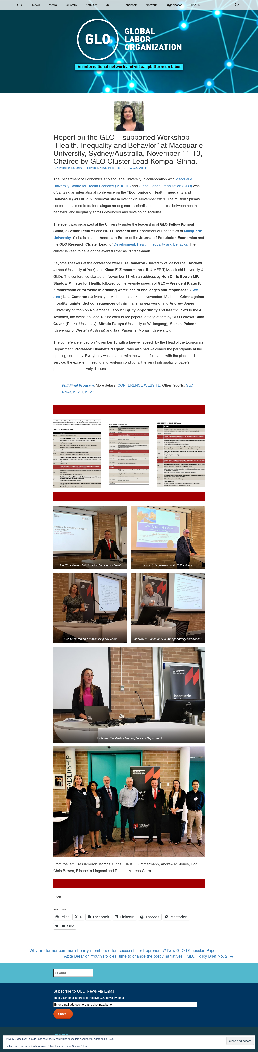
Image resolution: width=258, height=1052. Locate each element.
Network (151, 5)
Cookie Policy (79, 1046)
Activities (92, 5)
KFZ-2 (90, 391)
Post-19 (120, 168)
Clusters (71, 5)
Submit (63, 1013)
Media (53, 5)
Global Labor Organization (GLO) (165, 185)
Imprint (195, 5)
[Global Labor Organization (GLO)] (129, 41)
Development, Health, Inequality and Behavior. (151, 244)
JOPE (110, 5)
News (36, 5)
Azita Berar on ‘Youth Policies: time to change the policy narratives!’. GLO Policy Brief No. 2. (149, 956)
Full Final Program (78, 385)
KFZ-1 (78, 391)
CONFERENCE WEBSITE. (139, 385)
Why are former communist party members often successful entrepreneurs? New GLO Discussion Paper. (121, 950)
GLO (20, 5)
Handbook (130, 5)
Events (93, 168)
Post (111, 168)
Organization (174, 5)
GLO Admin (140, 168)
